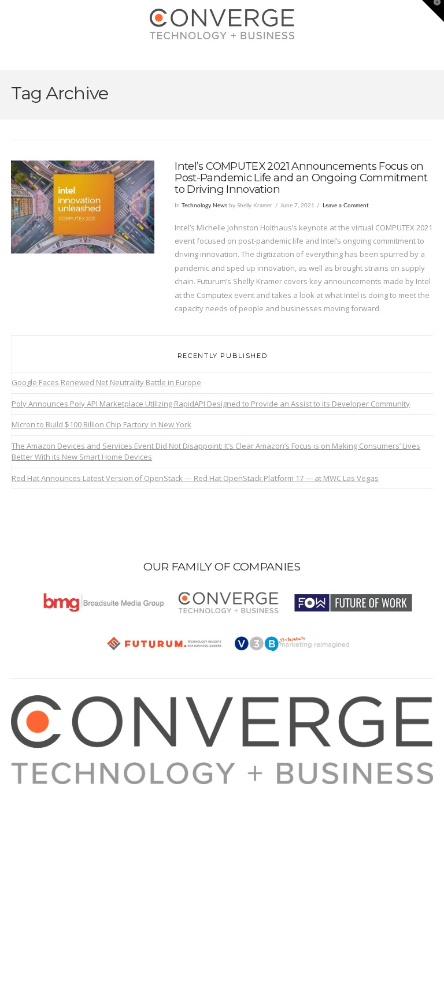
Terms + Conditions (57, 817)
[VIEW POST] (82, 207)
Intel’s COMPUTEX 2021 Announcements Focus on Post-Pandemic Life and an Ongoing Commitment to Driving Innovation (301, 177)
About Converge (52, 790)
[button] (222, 58)
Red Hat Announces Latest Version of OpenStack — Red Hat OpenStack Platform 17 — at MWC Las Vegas (195, 478)
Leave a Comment (346, 205)
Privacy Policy (47, 831)
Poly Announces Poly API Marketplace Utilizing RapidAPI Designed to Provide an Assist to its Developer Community (211, 403)
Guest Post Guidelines (63, 845)
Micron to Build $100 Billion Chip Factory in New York (101, 424)
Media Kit (40, 804)
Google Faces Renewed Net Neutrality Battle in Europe (106, 382)
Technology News (204, 205)
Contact (37, 858)
